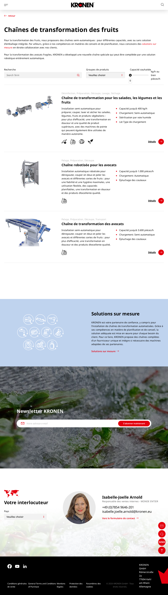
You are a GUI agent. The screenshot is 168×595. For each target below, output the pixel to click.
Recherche (10, 69)
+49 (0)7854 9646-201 (118, 507)
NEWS (162, 542)
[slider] (130, 75)
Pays (6, 511)
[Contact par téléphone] (162, 534)
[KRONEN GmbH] (82, 4)
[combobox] (105, 75)
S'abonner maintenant (134, 423)
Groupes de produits (97, 69)
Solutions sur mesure (103, 351)
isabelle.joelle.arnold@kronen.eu (127, 512)
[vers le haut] (162, 550)
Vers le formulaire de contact (118, 518)
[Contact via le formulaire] (162, 525)
